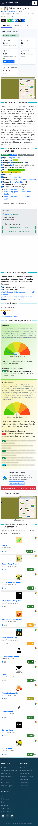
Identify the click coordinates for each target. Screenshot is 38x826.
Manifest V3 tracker (26, 776)
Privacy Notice (6, 811)
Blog (2, 802)
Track (17, 31)
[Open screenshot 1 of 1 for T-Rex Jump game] (18, 88)
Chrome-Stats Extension (9, 770)
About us (4, 796)
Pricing (22, 767)
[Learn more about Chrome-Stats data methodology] (26, 182)
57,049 (11, 214)
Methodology (5, 799)
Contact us (4, 805)
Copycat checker (26, 773)
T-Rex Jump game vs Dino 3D (15, 189)
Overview (6, 25)
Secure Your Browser (17, 483)
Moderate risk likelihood (11, 172)
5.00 (17, 163)
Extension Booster (7, 776)
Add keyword (24, 786)
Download (18, 25)
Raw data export (6, 786)
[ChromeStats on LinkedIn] (3, 816)
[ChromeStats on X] (12, 816)
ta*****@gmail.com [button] (16, 177)
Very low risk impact (16, 170)
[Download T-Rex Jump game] (10, 56)
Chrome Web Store (10, 35)
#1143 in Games (8, 219)
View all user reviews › (9, 317)
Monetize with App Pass (20, 227)
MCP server (5, 783)
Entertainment (29, 154)
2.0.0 (12, 165)
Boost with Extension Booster (20, 231)
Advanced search (26, 770)
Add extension (24, 783)
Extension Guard (6, 773)
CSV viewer (24, 779)
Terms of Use (5, 808)
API (2, 779)
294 (10, 160)
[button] (3, 3)
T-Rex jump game (9, 11)
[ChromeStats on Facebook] (7, 816)
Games (20, 11)
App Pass (4, 767)
